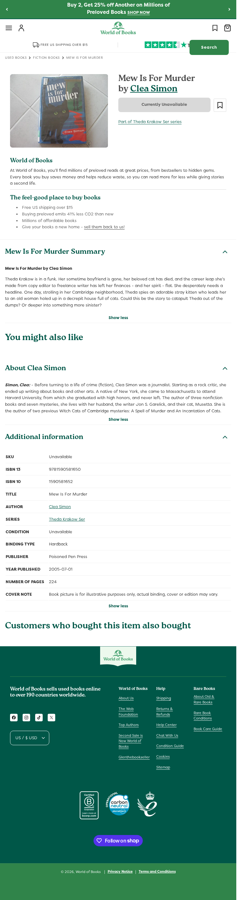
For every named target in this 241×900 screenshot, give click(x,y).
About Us (126, 698)
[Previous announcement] (7, 9)
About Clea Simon (35, 369)
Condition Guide (170, 746)
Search (209, 47)
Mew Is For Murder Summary (55, 252)
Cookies (163, 756)
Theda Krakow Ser (67, 519)
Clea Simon (154, 89)
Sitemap (163, 767)
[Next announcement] (229, 9)
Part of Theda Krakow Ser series (150, 121)
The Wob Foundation (128, 711)
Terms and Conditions (157, 871)
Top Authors (129, 725)
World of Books (89, 872)
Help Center (166, 725)
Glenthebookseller (134, 757)
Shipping (163, 698)
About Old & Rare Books (204, 699)
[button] (9, 28)
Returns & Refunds (164, 711)
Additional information (44, 437)
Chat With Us (167, 735)
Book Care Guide (208, 729)
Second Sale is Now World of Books (131, 741)
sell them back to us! (104, 227)
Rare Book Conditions (203, 715)
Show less (118, 317)
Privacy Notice (120, 871)
